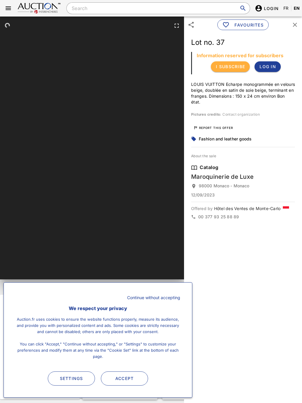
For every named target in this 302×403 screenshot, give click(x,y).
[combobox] (158, 8)
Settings (71, 378)
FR (286, 8)
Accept (124, 378)
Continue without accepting (153, 297)
